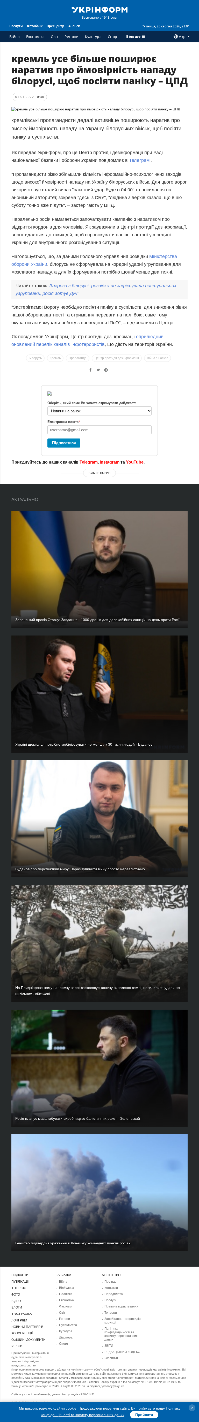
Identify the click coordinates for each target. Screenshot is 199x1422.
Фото (15, 1294)
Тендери (110, 1312)
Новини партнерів (27, 1327)
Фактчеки (66, 1306)
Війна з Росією (157, 358)
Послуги (16, 26)
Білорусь (35, 358)
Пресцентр (55, 26)
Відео (16, 1301)
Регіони (72, 36)
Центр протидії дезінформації (117, 358)
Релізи (17, 1346)
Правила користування (121, 1306)
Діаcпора (66, 1337)
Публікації (20, 1281)
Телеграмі (140, 160)
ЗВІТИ (108, 1346)
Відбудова (66, 1288)
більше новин (99, 472)
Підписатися (64, 443)
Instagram (109, 462)
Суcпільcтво (68, 1325)
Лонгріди (19, 1320)
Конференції (22, 1333)
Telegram (89, 462)
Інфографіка (21, 1314)
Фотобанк (34, 26)
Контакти (111, 1288)
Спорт (113, 36)
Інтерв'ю (18, 1288)
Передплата (113, 1294)
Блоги (16, 1307)
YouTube (135, 462)
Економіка (35, 36)
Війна (14, 36)
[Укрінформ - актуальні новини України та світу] (99, 9)
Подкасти (20, 1275)
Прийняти (144, 1415)
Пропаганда (78, 358)
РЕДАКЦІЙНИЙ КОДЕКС (122, 1352)
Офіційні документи (28, 1340)
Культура (93, 36)
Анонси (74, 26)
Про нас (110, 1281)
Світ (54, 36)
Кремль (55, 358)
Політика (65, 1294)
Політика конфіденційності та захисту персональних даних (121, 1334)
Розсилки (111, 1358)
